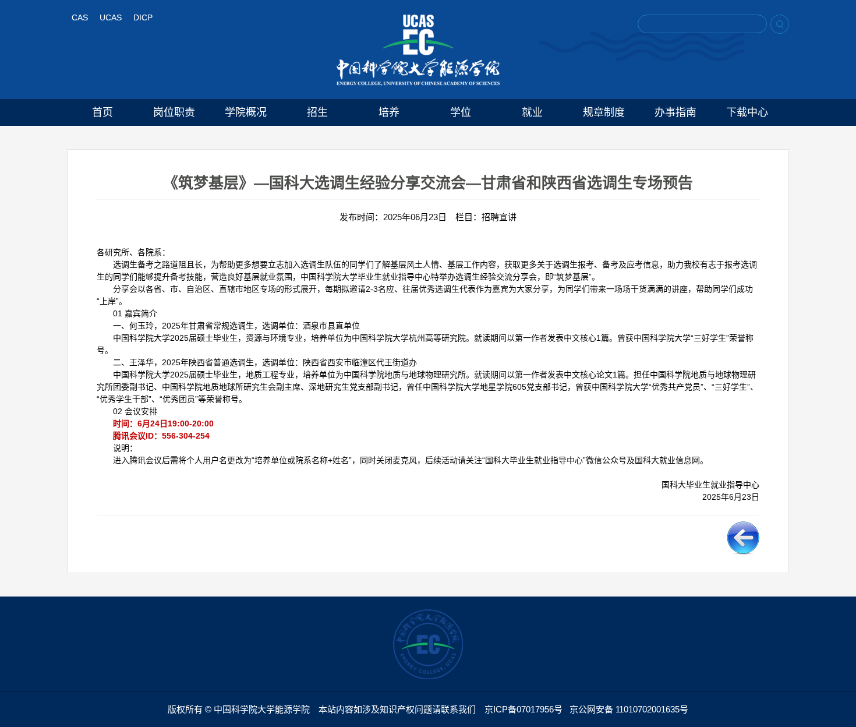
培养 (389, 112)
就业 (532, 112)
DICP (143, 17)
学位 (460, 112)
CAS (80, 17)
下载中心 (747, 112)
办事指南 (675, 112)
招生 (317, 112)
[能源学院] (418, 50)
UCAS (111, 17)
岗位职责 (174, 112)
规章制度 (604, 112)
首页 (102, 112)
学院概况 (246, 112)
